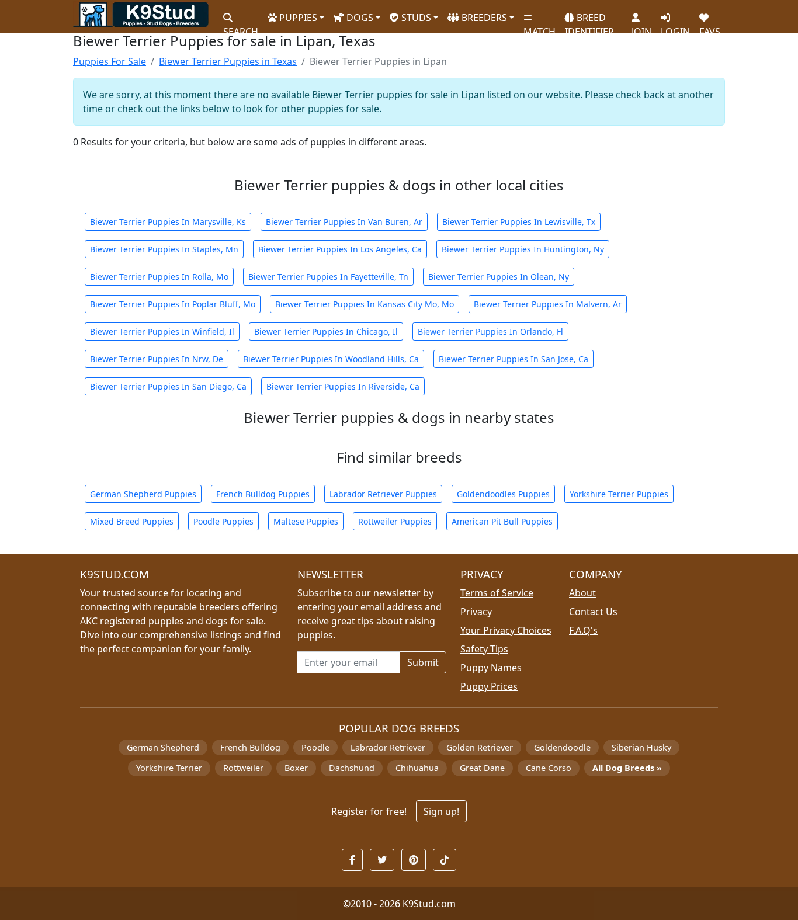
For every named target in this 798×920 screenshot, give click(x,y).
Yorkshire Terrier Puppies (619, 493)
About (582, 592)
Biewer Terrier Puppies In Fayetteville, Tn (328, 276)
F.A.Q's (583, 630)
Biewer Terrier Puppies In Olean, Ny (498, 276)
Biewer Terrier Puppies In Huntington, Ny (523, 249)
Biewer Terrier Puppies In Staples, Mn (164, 249)
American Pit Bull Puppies (502, 521)
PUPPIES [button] (297, 17)
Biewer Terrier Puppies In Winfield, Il (162, 331)
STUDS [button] (415, 17)
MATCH (539, 26)
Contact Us (593, 611)
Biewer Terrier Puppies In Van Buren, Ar (344, 221)
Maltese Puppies (305, 521)
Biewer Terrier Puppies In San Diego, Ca (168, 386)
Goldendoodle (562, 747)
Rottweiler (243, 767)
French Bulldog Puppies (263, 493)
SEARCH (240, 26)
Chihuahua (417, 767)
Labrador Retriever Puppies (383, 493)
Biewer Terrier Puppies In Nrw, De (156, 358)
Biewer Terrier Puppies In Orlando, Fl (490, 331)
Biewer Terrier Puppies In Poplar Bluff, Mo (172, 304)
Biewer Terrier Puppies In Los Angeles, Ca (340, 249)
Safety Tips (484, 649)
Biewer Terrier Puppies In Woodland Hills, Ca (331, 358)
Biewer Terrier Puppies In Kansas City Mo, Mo (364, 304)
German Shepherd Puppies (143, 493)
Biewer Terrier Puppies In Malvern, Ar (548, 304)
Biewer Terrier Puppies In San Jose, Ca (513, 358)
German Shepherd (163, 747)
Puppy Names (491, 667)
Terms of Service (496, 592)
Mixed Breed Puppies (132, 521)
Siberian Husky (641, 747)
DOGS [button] (358, 17)
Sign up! (441, 811)
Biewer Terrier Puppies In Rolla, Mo (159, 276)
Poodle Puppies (223, 521)
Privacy (476, 611)
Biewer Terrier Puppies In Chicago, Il (326, 331)
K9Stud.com (429, 903)
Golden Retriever (479, 747)
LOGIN (675, 26)
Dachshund (351, 767)
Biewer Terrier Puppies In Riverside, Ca (342, 386)
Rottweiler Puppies (395, 521)
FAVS (709, 26)
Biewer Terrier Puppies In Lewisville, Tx (518, 221)
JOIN (641, 26)
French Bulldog (250, 747)
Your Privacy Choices (505, 630)
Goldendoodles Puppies (503, 493)
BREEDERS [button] (483, 17)
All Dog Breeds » (627, 767)
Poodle (315, 747)
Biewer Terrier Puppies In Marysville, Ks (168, 221)
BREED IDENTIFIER (589, 19)
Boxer (296, 767)
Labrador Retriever (388, 747)
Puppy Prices (489, 686)
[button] (352, 860)
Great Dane (482, 767)
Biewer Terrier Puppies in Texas (228, 61)
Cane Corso (548, 767)
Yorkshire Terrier (169, 767)
